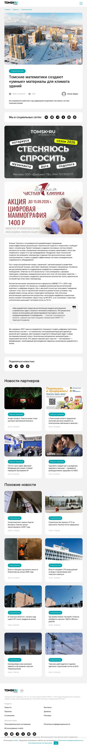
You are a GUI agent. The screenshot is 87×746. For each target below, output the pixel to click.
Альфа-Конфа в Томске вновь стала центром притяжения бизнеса (22, 419)
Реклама (47, 715)
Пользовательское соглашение (17, 724)
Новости (16, 9)
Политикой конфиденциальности (70, 740)
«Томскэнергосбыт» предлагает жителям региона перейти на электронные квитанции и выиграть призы (63, 420)
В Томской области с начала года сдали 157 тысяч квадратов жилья (22, 618)
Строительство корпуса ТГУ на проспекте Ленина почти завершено (64, 523)
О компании (9, 715)
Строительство (26, 9)
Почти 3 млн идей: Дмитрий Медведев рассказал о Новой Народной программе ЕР (20, 468)
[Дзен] (69, 117)
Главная (7, 9)
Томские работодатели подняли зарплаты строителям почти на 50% (64, 665)
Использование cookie (13, 728)
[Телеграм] (57, 117)
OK (56, 743)
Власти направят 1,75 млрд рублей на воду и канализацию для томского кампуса (63, 571)
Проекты (8, 711)
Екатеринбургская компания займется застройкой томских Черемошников (20, 666)
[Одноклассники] (63, 117)
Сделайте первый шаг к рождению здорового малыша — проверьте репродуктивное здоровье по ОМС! (63, 468)
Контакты (48, 707)
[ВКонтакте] (46, 117)
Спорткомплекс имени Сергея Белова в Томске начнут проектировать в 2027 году (21, 524)
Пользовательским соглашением (40, 743)
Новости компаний (16, 414)
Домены (47, 711)
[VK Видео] (52, 117)
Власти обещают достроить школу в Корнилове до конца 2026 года (23, 570)
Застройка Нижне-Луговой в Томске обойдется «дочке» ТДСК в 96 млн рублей (64, 619)
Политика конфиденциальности (57, 724)
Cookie (15, 740)
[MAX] (74, 117)
